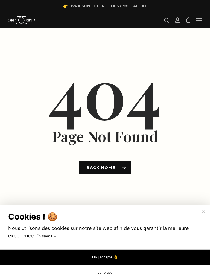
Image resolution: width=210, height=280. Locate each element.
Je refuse (105, 272)
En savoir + (46, 236)
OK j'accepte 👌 (105, 257)
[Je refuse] (203, 211)
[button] (199, 20)
